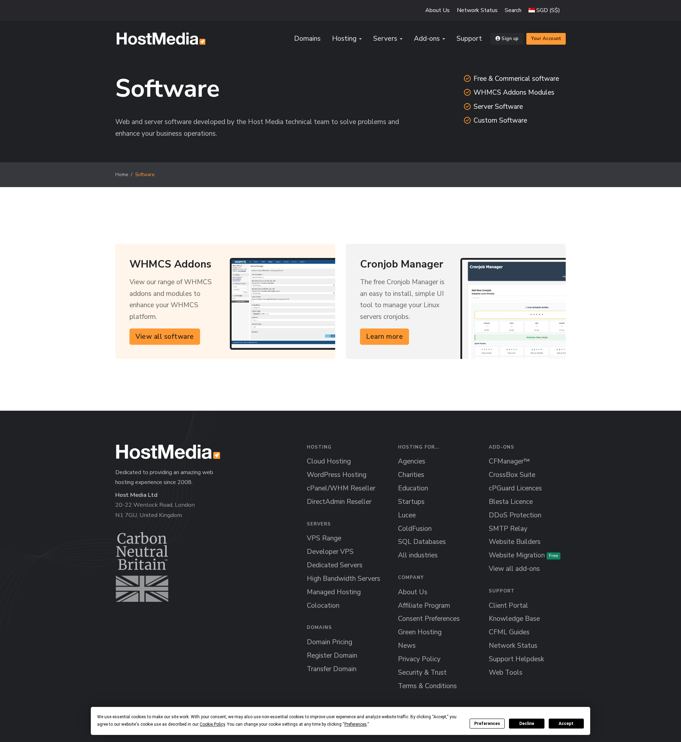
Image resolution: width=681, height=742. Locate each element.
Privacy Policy (419, 659)
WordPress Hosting (336, 474)
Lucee (407, 515)
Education (413, 488)
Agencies (411, 461)
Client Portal (508, 605)
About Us (437, 10)
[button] (544, 10)
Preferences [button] (355, 724)
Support (469, 38)
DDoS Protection (515, 515)
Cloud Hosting (329, 461)
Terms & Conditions (427, 686)
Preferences (487, 723)
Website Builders (515, 541)
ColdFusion (415, 528)
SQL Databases (422, 541)
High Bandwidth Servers (343, 578)
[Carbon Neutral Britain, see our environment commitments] (142, 567)
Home (121, 175)
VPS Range (324, 538)
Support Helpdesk (516, 659)
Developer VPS (330, 551)
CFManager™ (509, 461)
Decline (526, 723)
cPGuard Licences (515, 488)
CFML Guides (509, 632)
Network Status (477, 10)
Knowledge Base (514, 618)
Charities (411, 474)
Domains (307, 38)
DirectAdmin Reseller (339, 501)
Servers (385, 38)
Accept (566, 723)
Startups (411, 501)
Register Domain (332, 655)
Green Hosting (420, 632)
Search (513, 10)
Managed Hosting (334, 592)
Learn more (384, 336)
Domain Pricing (329, 642)
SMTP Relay (508, 528)
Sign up (510, 38)
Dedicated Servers (334, 565)
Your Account (546, 38)
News (407, 645)
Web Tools (505, 672)
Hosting (344, 38)
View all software (164, 336)
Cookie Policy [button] (212, 724)
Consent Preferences (429, 618)
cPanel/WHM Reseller (341, 488)
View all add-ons (514, 568)
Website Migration (523, 555)
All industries (418, 555)
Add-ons (427, 38)
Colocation (323, 605)
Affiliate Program (424, 605)
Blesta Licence (511, 501)
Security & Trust (422, 672)
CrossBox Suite (512, 474)
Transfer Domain (331, 669)
